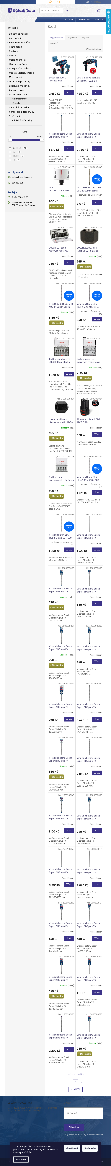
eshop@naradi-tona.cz (22, 177)
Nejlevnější (72, 38)
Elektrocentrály (19, 99)
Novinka (18, 156)
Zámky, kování (17, 90)
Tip (16, 159)
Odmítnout (72, 1148)
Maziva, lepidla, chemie (21, 72)
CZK (87, 2)
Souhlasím (90, 1148)
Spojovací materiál (19, 85)
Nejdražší (85, 38)
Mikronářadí (15, 77)
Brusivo (13, 55)
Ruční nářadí (15, 46)
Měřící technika (17, 59)
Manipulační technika (20, 68)
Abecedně (54, 43)
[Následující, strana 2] (75, 1082)
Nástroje (13, 51)
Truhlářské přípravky (20, 120)
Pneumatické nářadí (20, 42)
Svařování (14, 116)
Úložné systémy (18, 64)
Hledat (68, 10)
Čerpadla (16, 103)
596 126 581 (17, 183)
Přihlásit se (74, 1127)
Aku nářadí (15, 38)
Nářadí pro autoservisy (21, 111)
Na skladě (19, 148)
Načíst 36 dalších (75, 1074)
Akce (16, 152)
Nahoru (76, 1089)
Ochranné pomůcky (19, 81)
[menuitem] (68, 19)
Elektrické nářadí (18, 33)
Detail (69, 92)
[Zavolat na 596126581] (53, 2)
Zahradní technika (19, 107)
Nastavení (21, 1159)
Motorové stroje (18, 94)
